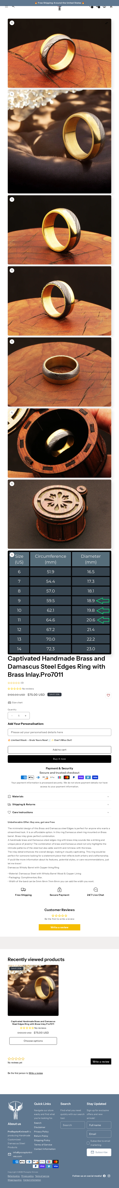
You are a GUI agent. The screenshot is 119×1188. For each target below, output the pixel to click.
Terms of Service (43, 1144)
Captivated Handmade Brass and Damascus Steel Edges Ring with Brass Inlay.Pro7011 (33, 1022)
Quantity (12, 709)
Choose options (33, 1040)
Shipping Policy (42, 1140)
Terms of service (42, 1176)
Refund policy (14, 1176)
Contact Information (44, 1149)
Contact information (32, 1180)
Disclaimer (39, 1127)
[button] (6, 6)
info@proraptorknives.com (22, 1154)
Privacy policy (27, 1176)
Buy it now (59, 758)
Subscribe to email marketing (100, 1143)
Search (38, 1123)
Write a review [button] (59, 927)
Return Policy (41, 1136)
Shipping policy (15, 1180)
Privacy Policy (41, 1131)
